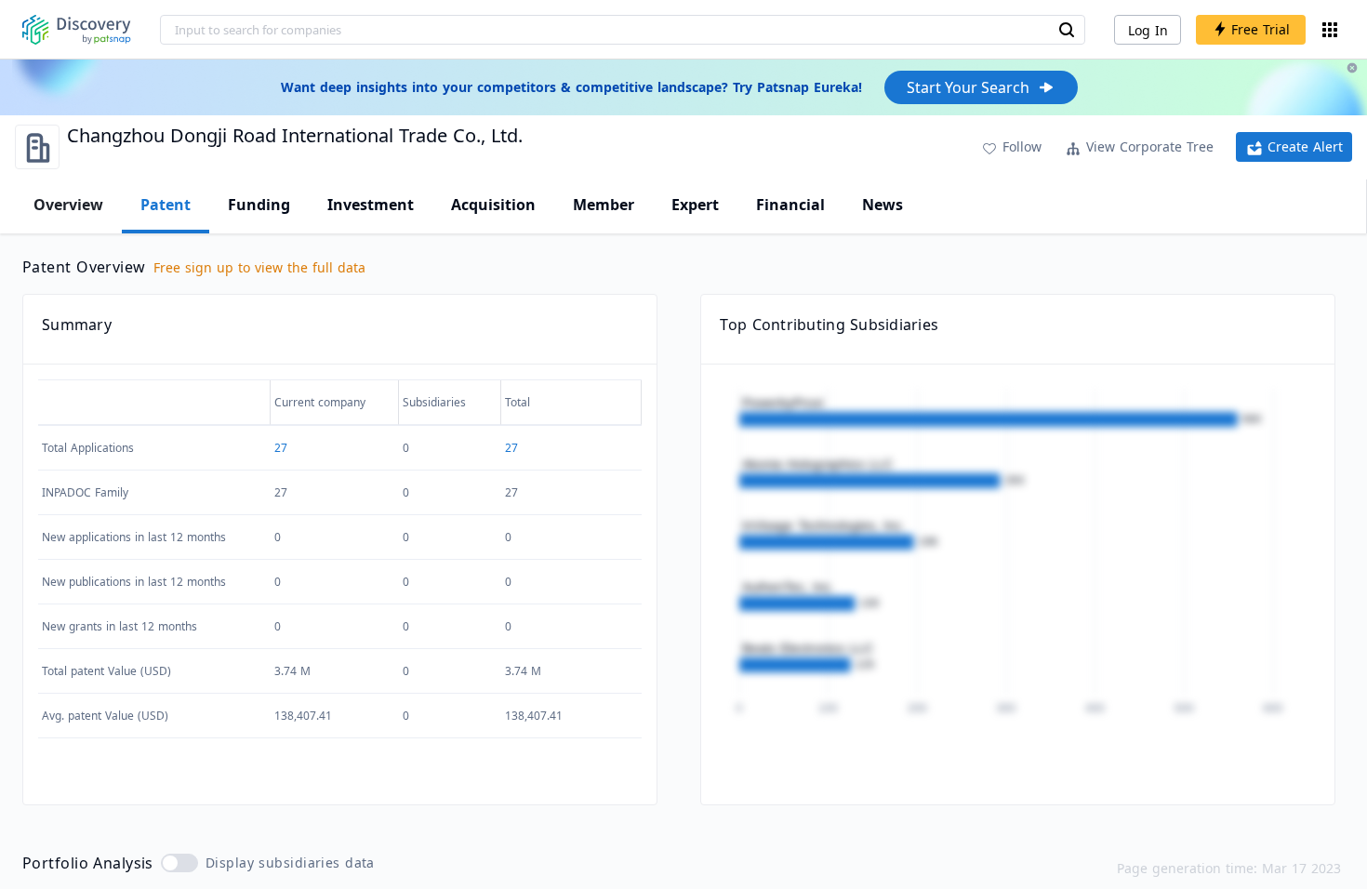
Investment (370, 204)
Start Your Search (968, 87)
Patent (165, 204)
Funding (259, 204)
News (882, 204)
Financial (790, 204)
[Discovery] (76, 30)
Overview (68, 204)
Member (603, 204)
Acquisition (493, 204)
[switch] (179, 863)
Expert (695, 204)
